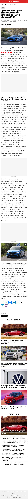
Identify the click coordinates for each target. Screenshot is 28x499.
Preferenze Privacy (16, 497)
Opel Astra (4, 316)
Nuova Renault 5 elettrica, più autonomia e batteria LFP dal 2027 (13, 407)
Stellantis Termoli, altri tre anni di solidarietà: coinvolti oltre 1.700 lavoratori (13, 446)
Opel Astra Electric (6, 52)
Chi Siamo (4, 495)
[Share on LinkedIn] (14, 302)
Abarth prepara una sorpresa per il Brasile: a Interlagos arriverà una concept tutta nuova (13, 463)
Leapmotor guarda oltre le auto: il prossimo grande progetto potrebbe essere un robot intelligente (14, 441)
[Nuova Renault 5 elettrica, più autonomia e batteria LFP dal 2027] (14, 397)
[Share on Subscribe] (6, 305)
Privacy (8, 497)
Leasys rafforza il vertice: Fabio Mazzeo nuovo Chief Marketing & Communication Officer (13, 450)
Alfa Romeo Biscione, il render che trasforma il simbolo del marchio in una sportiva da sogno (13, 454)
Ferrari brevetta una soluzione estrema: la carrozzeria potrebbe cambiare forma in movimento (12, 459)
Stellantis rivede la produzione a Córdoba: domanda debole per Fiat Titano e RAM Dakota (14, 364)
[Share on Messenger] (10, 302)
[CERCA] (26, 1)
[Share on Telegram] (2, 305)
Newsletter (10, 495)
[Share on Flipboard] (17, 302)
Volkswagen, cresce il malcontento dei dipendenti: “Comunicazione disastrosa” (13, 386)
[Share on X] (21, 302)
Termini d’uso (23, 495)
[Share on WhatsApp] (6, 302)
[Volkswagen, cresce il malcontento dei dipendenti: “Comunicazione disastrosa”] (14, 376)
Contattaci (16, 495)
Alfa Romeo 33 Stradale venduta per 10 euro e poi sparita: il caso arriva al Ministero (13, 342)
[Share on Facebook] (2, 302)
